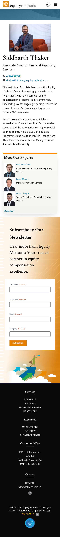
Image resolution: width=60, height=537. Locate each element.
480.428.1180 (13, 76)
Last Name (17, 299)
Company (17, 329)
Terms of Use (43, 511)
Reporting (30, 399)
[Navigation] (55, 4)
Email (15, 314)
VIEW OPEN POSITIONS (30, 487)
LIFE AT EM (30, 483)
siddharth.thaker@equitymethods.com (27, 80)
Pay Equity (30, 431)
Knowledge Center (30, 435)
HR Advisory (30, 411)
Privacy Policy (27, 511)
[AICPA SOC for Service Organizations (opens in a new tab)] (30, 523)
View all (8, 211)
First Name (17, 284)
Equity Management (30, 407)
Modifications (30, 427)
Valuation (30, 403)
